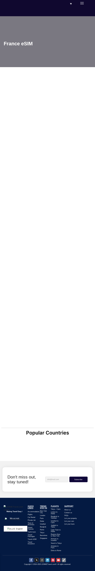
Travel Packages (31, 535)
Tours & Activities (31, 524)
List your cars (69, 521)
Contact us (68, 513)
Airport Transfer (31, 528)
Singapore (43, 538)
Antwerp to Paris (55, 547)
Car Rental (31, 517)
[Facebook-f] (31, 560)
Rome (42, 530)
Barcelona (43, 535)
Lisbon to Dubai (54, 513)
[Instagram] (42, 560)
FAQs (66, 515)
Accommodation (33, 512)
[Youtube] (58, 560)
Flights (30, 514)
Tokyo (42, 532)
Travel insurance (31, 543)
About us (67, 510)
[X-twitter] (37, 560)
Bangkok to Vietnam (55, 517)
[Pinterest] (53, 560)
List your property (70, 518)
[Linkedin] (47, 560)
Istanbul (43, 524)
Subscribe (78, 479)
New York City (43, 512)
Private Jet (32, 520)
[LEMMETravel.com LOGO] (14, 508)
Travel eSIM (32, 539)
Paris (42, 518)
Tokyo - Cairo (55, 509)
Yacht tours (32, 532)
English (19, 529)
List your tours (69, 524)
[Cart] (71, 3)
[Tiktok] (64, 560)
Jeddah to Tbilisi (54, 526)
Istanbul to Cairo (54, 521)
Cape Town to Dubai (56, 530)
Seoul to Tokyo (56, 543)
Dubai (42, 521)
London (42, 515)
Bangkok (43, 527)
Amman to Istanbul (54, 539)
